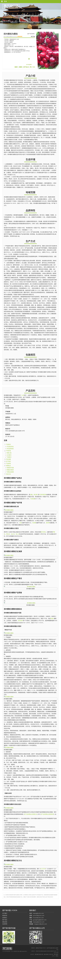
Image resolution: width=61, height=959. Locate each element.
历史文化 (8, 474)
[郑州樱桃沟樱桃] (30, 510)
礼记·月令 (43, 869)
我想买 (16, 67)
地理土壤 (9, 453)
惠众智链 (36, 954)
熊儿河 (17, 534)
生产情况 (8, 461)
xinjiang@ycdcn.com (38, 922)
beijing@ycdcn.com (38, 913)
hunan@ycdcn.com (38, 917)
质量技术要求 (10, 470)
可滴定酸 (32, 499)
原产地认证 (26, 67)
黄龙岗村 (20, 620)
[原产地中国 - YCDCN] (10, 6)
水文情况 (9, 455)
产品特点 (8, 444)
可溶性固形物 (42, 494)
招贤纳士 (4, 917)
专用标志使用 (10, 472)
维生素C (36, 494)
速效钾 (48, 523)
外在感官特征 (10, 446)
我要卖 (20, 67)
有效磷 (34, 523)
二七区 (22, 395)
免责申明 (4, 924)
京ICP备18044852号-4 (22, 951)
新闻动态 (4, 915)
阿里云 (57, 956)
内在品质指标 (10, 448)
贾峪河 (8, 534)
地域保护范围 (10, 467)
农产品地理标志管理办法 (30, 814)
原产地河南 (30, 33)
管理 (33, 36)
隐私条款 (4, 922)
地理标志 (8, 465)
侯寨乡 (52, 618)
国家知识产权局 (39, 948)
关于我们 (4, 913)
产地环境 (8, 451)
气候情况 (9, 457)
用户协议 (4, 920)
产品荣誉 (8, 463)
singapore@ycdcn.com (40, 924)
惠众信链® (56, 954)
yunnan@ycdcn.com (38, 915)
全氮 (20, 523)
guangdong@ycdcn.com (39, 920)
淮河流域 (43, 532)
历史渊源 (8, 459)
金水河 (13, 534)
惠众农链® (46, 954)
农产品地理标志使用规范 (47, 814)
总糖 (31, 494)
